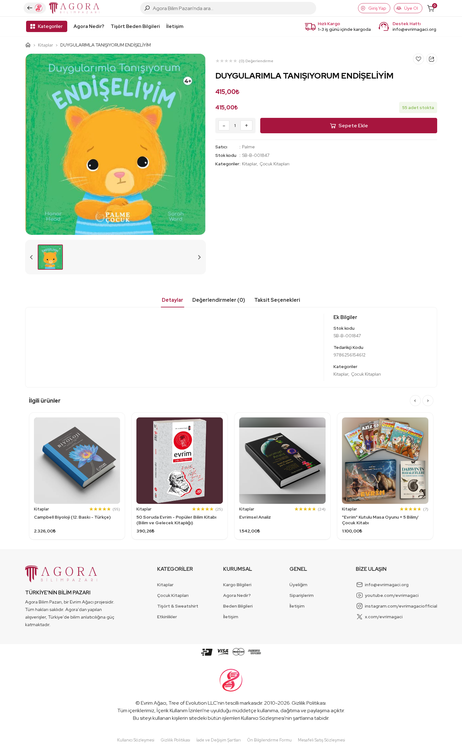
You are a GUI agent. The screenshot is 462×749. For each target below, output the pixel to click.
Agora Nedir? (89, 26)
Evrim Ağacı (153, 703)
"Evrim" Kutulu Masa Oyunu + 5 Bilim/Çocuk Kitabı (380, 520)
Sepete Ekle (353, 125)
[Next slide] (199, 257)
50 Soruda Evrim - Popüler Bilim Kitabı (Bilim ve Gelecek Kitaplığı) (176, 520)
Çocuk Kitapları (274, 164)
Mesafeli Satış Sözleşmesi (321, 740)
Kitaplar (45, 45)
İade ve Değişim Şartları (218, 740)
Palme (248, 147)
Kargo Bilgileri (237, 584)
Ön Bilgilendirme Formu (269, 740)
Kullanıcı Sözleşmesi (262, 718)
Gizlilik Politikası (309, 703)
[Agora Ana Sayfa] (30, 45)
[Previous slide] (32, 257)
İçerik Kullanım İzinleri (180, 710)
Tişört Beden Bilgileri (135, 26)
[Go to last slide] (415, 400)
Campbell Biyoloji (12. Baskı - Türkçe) (72, 517)
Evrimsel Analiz (255, 517)
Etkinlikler (167, 617)
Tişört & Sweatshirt (177, 606)
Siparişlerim (301, 595)
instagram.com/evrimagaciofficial (401, 606)
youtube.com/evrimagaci (392, 595)
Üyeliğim (298, 584)
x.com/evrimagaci (384, 617)
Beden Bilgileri (238, 606)
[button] (50, 257)
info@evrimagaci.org (414, 29)
